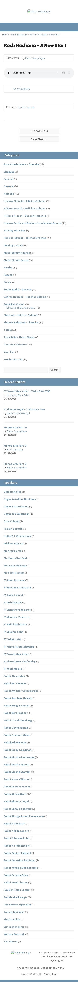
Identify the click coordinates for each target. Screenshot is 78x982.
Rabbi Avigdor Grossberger (21, 690)
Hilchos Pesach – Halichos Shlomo (25, 208)
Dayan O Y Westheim (16, 514)
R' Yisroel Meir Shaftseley (20, 661)
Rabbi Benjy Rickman (16, 705)
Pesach (8, 275)
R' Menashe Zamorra (16, 617)
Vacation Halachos (15, 344)
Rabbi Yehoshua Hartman (19, 860)
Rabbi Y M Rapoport (16, 831)
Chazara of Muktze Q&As (21, 307)
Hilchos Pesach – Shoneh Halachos (25, 215)
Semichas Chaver (14, 304)
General (9, 186)
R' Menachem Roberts (17, 609)
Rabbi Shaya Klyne (35, 58)
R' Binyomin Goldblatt (17, 587)
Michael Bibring (13, 543)
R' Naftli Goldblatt (15, 624)
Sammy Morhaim (14, 912)
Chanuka (9, 171)
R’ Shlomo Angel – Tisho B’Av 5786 (24, 409)
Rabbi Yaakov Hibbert (17, 853)
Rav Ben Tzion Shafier (17, 889)
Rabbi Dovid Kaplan (16, 727)
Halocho (9, 193)
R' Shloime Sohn (13, 632)
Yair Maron (10, 941)
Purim (7, 282)
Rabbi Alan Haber (14, 676)
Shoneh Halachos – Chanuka (21, 322)
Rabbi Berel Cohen (15, 713)
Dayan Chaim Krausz (16, 506)
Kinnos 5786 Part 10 (15, 427)
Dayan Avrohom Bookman (20, 499)
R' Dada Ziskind (13, 595)
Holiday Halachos (15, 230)
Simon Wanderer (14, 926)
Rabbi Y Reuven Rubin (17, 838)
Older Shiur (39, 139)
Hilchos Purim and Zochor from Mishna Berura (32, 223)
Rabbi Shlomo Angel (18, 413)
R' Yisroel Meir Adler (18, 395)
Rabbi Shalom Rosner (17, 786)
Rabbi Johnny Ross (15, 742)
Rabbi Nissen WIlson (16, 779)
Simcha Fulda (12, 919)
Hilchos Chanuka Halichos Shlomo (25, 201)
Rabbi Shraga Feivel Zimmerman (24, 816)
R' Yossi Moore (13, 668)
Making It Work (13, 245)
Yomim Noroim (38, 34)
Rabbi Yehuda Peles (16, 875)
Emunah (8, 179)
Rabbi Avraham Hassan (18, 698)
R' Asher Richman (14, 580)
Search (54, 369)
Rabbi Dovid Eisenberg (18, 720)
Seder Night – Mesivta (17, 289)
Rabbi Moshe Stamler (17, 771)
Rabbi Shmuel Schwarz (18, 808)
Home (5, 34)
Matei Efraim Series (16, 260)
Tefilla (8, 329)
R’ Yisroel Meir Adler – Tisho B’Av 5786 (27, 391)
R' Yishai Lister (15, 449)
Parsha (8, 267)
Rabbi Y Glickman (14, 823)
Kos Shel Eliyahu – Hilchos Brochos (25, 238)
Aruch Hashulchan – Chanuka (21, 164)
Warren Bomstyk (14, 934)
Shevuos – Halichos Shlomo (20, 315)
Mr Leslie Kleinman (15, 565)
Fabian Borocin (13, 528)
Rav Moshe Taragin (15, 897)
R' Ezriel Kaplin (13, 602)
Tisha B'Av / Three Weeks (19, 337)
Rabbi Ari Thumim (15, 683)
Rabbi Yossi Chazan (16, 882)
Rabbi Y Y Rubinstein (16, 845)
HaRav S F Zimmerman (17, 536)
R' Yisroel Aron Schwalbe (19, 646)
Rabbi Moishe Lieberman (19, 757)
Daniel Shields (12, 491)
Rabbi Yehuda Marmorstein (21, 867)
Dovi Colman (11, 521)
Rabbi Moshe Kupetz (16, 764)
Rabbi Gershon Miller (17, 735)
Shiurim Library (19, 34)
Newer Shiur (39, 131)
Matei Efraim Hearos (17, 252)
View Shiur (54, 34)
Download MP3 (21, 88)
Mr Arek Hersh (13, 550)
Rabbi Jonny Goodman (17, 750)
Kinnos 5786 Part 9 (15, 445)
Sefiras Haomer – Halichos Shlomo (25, 296)
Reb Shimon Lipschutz (17, 904)
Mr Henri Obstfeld (15, 558)
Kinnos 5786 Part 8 (15, 464)
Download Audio (10, 89)
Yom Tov (9, 352)
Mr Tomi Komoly (14, 572)
